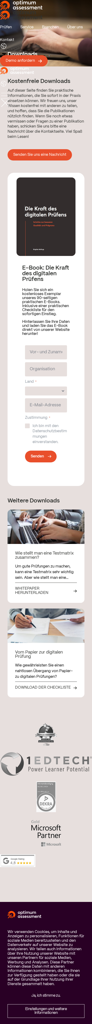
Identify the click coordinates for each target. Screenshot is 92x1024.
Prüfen (6, 27)
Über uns (75, 27)
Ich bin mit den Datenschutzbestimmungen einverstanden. (50, 434)
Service (26, 27)
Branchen (50, 27)
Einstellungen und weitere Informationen (46, 1011)
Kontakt (7, 40)
